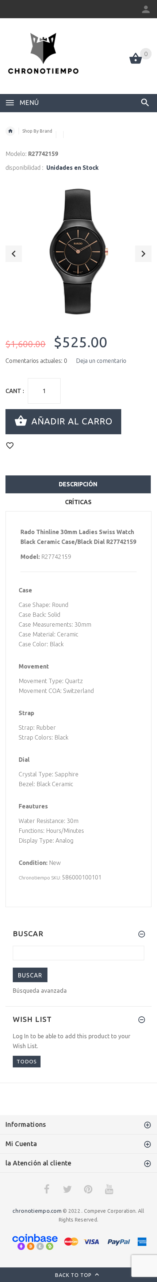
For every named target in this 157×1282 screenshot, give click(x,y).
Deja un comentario (101, 360)
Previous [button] (13, 254)
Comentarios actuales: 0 (36, 360)
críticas (78, 502)
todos (26, 1061)
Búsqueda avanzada (40, 990)
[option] (78, 251)
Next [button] (143, 254)
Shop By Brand (37, 131)
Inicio (10, 131)
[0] (135, 63)
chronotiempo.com (36, 1211)
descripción (78, 484)
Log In (21, 1036)
